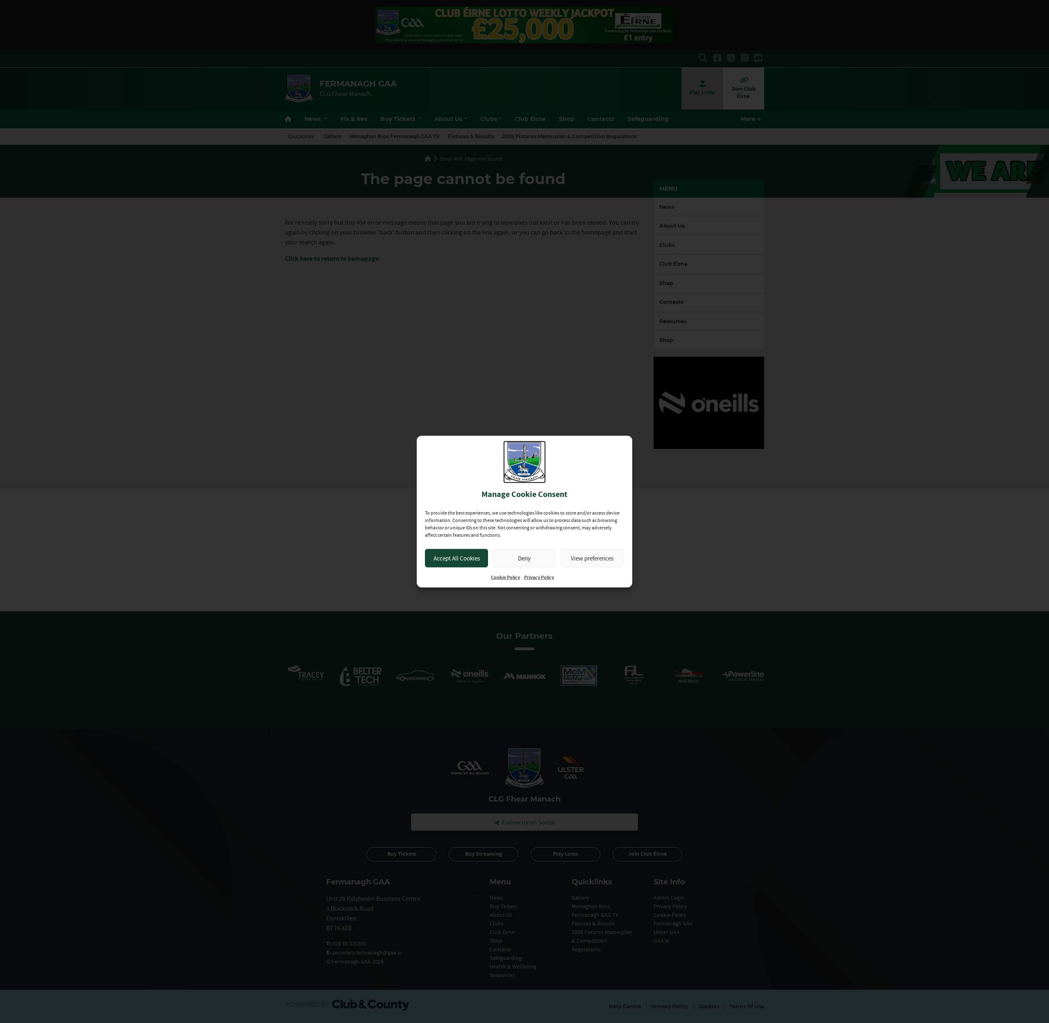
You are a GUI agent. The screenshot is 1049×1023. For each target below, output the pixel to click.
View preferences (592, 558)
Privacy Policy (539, 577)
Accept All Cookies (457, 558)
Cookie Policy (505, 577)
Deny (524, 558)
